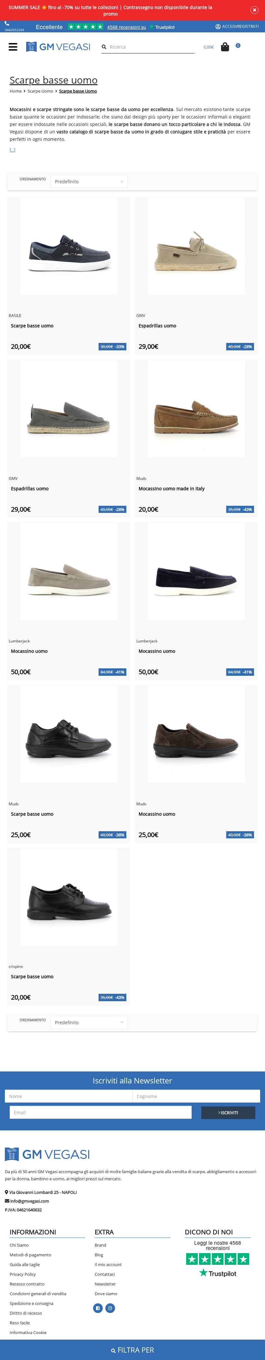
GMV (140, 315)
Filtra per (135, 1349)
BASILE (15, 315)
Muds (141, 478)
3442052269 (14, 30)
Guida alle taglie (25, 1264)
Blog (99, 1255)
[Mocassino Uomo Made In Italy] (196, 408)
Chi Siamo (19, 1245)
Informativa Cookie (28, 1332)
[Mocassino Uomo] (68, 571)
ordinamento (33, 178)
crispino (16, 966)
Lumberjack (19, 641)
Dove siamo (106, 1294)
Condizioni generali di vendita (38, 1294)
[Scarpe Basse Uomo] (68, 246)
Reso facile (20, 1323)
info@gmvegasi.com (29, 1201)
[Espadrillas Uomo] (196, 246)
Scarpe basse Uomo (78, 91)
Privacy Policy (23, 1274)
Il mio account (108, 1264)
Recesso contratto (27, 1284)
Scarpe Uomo (40, 91)
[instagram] (110, 1308)
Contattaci (105, 1274)
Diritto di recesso (26, 1313)
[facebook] (98, 1308)
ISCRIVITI (229, 1113)
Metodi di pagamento (30, 1255)
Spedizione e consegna (31, 1303)
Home (16, 91)
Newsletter (105, 1284)
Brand (100, 1245)
